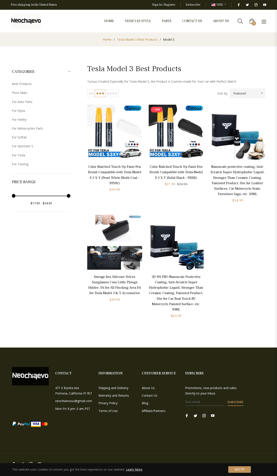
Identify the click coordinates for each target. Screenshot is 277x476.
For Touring (20, 164)
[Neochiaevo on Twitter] (247, 5)
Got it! (239, 469)
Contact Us (149, 395)
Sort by (222, 93)
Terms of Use (108, 411)
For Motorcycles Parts (27, 128)
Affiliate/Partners (153, 411)
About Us (148, 388)
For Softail (19, 137)
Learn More (134, 469)
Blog (145, 403)
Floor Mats (19, 93)
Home (107, 39)
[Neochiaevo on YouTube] (264, 5)
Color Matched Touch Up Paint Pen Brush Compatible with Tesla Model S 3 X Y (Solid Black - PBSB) (176, 172)
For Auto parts (22, 102)
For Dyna (18, 111)
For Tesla (18, 155)
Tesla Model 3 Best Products (137, 39)
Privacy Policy (108, 403)
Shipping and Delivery (113, 388)
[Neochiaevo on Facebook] (238, 5)
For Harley (19, 119)
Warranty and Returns (113, 395)
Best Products (22, 84)
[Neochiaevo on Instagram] (256, 5)
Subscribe (193, 5)
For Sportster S (22, 146)
